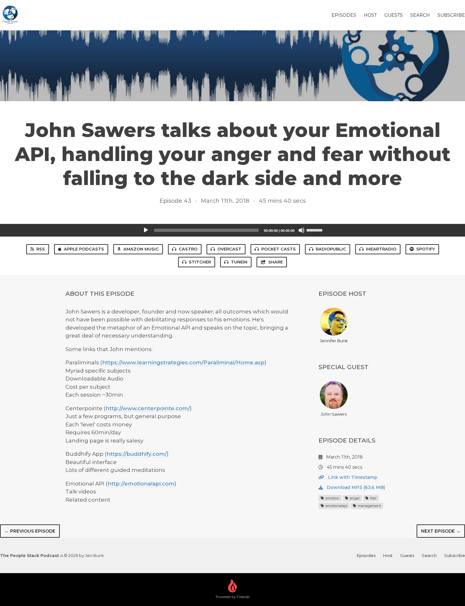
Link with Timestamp (352, 477)
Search (420, 15)
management (369, 506)
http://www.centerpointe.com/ (148, 408)
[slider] (315, 229)
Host (370, 15)
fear (372, 498)
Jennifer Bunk (334, 340)
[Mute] (301, 230)
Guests (393, 15)
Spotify (425, 248)
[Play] (146, 230)
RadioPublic (331, 248)
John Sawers (334, 414)
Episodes (344, 15)
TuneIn (239, 261)
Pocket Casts (278, 248)
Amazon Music (141, 248)
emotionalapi (336, 506)
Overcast (229, 248)
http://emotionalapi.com (141, 483)
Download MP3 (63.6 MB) (355, 487)
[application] (232, 230)
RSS (40, 248)
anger (354, 498)
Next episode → (441, 531)
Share (275, 261)
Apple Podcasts (84, 248)
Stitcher (200, 261)
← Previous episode (29, 531)
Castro (188, 248)
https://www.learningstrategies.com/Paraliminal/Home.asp (183, 362)
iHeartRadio (381, 248)
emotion (332, 498)
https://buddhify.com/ (137, 454)
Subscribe (451, 15)
